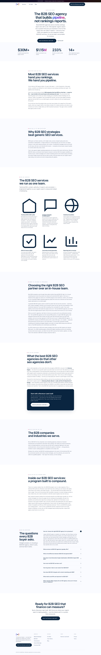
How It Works (50, 638)
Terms (75, 638)
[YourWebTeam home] (17, 4)
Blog (36, 4)
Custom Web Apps (37, 643)
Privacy (75, 636)
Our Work (31, 4)
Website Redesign (37, 636)
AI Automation (37, 640)
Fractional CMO (37, 645)
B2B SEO (36, 638)
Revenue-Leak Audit (65, 636)
